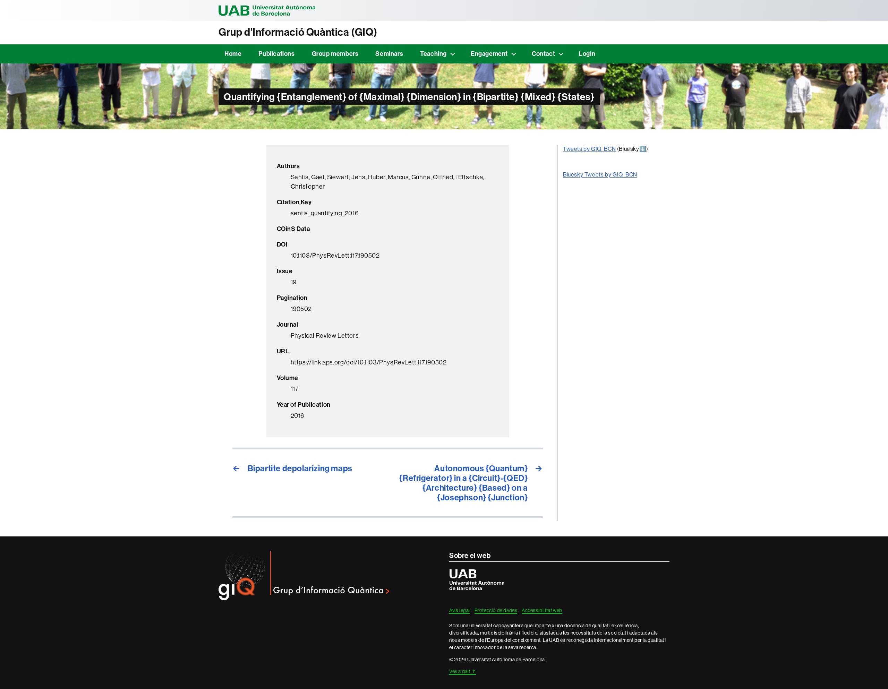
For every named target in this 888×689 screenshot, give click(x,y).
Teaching (433, 54)
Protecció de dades (496, 610)
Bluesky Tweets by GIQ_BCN (600, 174)
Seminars (389, 54)
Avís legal (459, 610)
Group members (335, 54)
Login (587, 54)
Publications (276, 54)
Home (232, 54)
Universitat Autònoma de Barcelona (267, 10)
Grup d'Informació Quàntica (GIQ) (298, 32)
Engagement (489, 54)
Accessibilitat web (542, 610)
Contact (543, 54)
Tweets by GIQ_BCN (589, 149)
